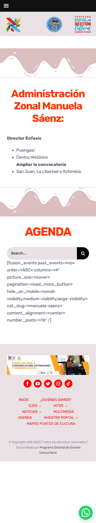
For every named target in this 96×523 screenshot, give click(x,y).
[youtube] (38, 384)
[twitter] (48, 384)
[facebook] (27, 384)
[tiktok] (68, 384)
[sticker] (54, 19)
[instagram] (58, 384)
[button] (48, 365)
